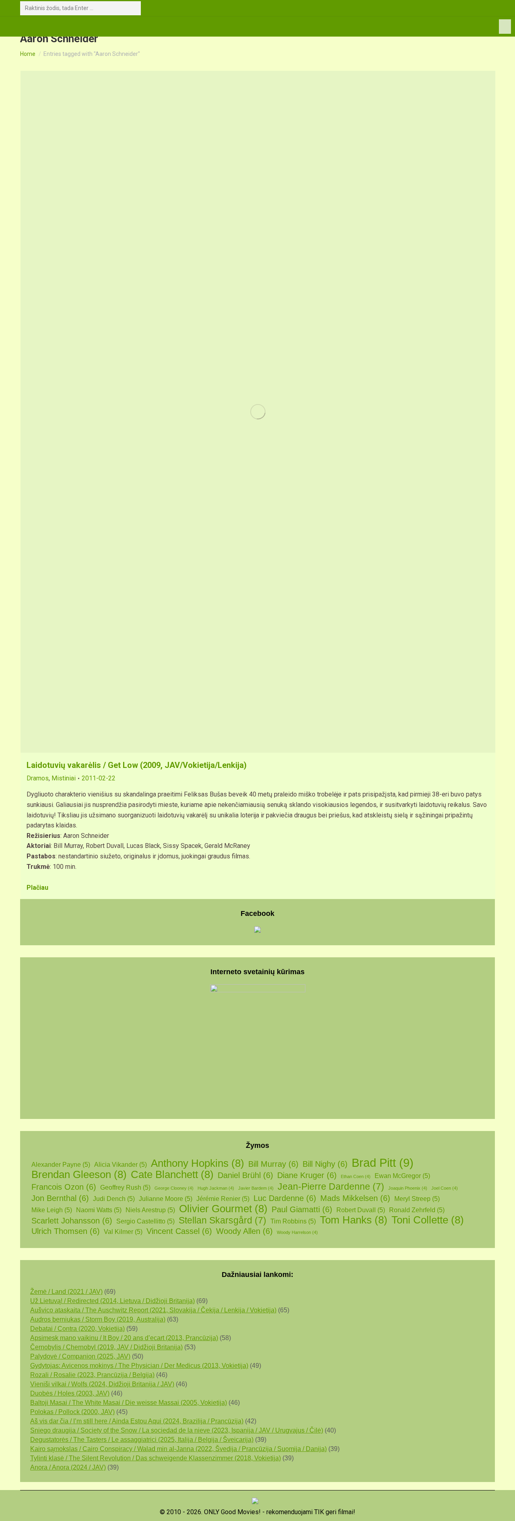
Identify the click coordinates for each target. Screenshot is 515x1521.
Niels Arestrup (150, 1210)
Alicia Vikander (120, 1164)
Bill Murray (273, 1164)
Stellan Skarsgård (222, 1220)
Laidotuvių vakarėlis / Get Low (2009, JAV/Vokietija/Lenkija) (137, 765)
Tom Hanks (353, 1220)
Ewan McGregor (402, 1175)
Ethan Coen (356, 1176)
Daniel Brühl (245, 1175)
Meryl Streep (417, 1198)
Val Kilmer (123, 1231)
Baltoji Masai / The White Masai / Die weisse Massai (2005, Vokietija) (128, 1402)
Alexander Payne (60, 1164)
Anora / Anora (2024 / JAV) (68, 1467)
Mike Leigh (51, 1210)
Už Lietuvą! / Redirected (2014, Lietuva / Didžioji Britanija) (112, 1300)
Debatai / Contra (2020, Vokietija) (77, 1328)
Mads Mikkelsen (355, 1198)
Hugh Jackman (216, 1188)
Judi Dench (114, 1198)
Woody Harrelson (297, 1232)
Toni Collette (427, 1220)
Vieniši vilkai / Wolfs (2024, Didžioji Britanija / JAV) (102, 1384)
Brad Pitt (383, 1162)
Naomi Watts (99, 1210)
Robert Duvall (360, 1210)
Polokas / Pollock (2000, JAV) (72, 1411)
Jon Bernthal (60, 1198)
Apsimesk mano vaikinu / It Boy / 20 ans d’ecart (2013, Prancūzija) (124, 1337)
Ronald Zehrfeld (417, 1210)
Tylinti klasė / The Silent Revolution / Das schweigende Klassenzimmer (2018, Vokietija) (155, 1458)
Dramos (38, 778)
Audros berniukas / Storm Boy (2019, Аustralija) (97, 1319)
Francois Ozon (63, 1186)
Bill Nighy (325, 1164)
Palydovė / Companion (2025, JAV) (80, 1356)
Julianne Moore (165, 1198)
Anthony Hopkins (197, 1163)
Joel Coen (444, 1188)
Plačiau (37, 887)
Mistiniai (64, 778)
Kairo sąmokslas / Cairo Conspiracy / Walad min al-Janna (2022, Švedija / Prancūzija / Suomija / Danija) (178, 1448)
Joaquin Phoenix (407, 1188)
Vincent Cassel (179, 1231)
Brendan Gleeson (79, 1174)
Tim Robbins (293, 1221)
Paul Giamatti (302, 1209)
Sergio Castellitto (145, 1221)
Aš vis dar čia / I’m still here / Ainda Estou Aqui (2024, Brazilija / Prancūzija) (136, 1421)
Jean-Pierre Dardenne (331, 1186)
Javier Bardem (256, 1188)
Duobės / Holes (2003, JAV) (69, 1393)
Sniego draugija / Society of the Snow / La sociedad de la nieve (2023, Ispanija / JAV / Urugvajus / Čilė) (176, 1430)
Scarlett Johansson (71, 1220)
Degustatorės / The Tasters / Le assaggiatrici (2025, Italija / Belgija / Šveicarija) (141, 1439)
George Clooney (174, 1188)
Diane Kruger (307, 1175)
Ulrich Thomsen (65, 1231)
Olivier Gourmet (223, 1208)
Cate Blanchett (172, 1174)
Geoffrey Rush (125, 1187)
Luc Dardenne (284, 1198)
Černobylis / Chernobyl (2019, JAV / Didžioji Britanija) (106, 1347)
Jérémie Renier (222, 1198)
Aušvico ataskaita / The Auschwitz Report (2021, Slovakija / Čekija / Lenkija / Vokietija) (153, 1310)
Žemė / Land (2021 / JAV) (66, 1291)
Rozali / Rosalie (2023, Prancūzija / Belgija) (92, 1374)
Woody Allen (244, 1231)
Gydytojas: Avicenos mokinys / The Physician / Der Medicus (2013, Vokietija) (139, 1365)
